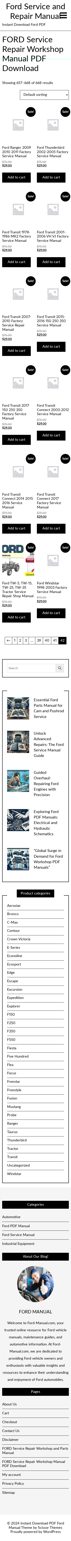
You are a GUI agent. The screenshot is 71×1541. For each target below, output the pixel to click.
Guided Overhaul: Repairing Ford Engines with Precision (46, 784)
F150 (11, 1014)
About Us (9, 1404)
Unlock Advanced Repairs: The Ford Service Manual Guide (49, 745)
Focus (11, 1073)
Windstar (14, 1174)
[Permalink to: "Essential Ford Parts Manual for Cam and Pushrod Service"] (18, 708)
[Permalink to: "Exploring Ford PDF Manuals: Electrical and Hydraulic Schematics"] (18, 820)
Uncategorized (18, 1165)
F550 (11, 1040)
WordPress (52, 1532)
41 (55, 640)
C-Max (12, 922)
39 (39, 640)
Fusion (12, 1098)
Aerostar (14, 906)
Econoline (14, 956)
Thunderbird (17, 1140)
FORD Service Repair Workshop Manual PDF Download (33, 1464)
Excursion (14, 989)
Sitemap (8, 1493)
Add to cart (16, 177)
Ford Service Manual (18, 1235)
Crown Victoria (18, 939)
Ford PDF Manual (16, 1226)
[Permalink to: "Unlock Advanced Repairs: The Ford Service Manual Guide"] (18, 742)
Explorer (13, 1006)
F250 (11, 1023)
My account (11, 1475)
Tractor (12, 1149)
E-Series (13, 948)
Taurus (12, 1132)
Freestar (13, 1082)
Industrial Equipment (18, 1244)
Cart (5, 1413)
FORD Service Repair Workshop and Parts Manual (35, 1451)
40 (47, 640)
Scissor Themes (50, 1528)
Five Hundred (18, 1056)
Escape (12, 981)
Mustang (14, 1107)
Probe (12, 1115)
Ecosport (14, 964)
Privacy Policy (13, 1484)
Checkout (9, 1422)
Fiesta (11, 1048)
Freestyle (14, 1090)
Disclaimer (10, 1440)
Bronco (13, 914)
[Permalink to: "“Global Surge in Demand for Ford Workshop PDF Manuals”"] (18, 859)
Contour (13, 931)
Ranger (12, 1123)
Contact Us (11, 1431)
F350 (11, 1031)
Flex (10, 1065)
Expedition (15, 998)
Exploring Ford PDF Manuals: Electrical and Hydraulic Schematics (46, 823)
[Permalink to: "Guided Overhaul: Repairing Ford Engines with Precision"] (18, 781)
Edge (11, 973)
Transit (12, 1157)
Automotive (11, 1217)
